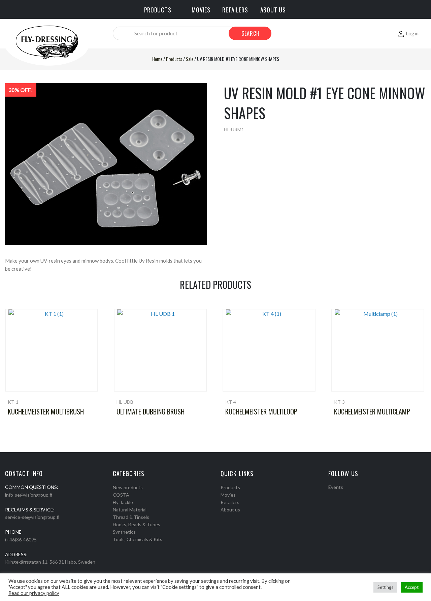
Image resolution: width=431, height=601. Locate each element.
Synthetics (124, 532)
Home (157, 58)
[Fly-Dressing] (47, 42)
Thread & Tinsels (131, 517)
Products (174, 58)
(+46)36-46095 (21, 539)
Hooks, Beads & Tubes (136, 524)
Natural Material (129, 509)
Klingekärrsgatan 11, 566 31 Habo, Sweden (50, 562)
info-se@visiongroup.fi (28, 495)
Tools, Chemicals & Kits (137, 539)
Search (250, 33)
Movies (228, 495)
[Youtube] (348, 495)
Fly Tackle (123, 502)
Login (412, 33)
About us (230, 509)
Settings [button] (385, 587)
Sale (189, 58)
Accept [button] (412, 587)
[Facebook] (330, 495)
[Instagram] (339, 495)
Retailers (230, 502)
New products (128, 487)
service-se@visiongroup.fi (32, 517)
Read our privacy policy (33, 593)
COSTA (121, 495)
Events (335, 487)
